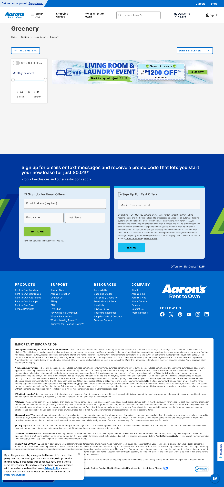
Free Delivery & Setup (105, 301)
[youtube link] (188, 314)
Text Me (131, 247)
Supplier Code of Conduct (108, 316)
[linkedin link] (206, 314)
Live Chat (56, 308)
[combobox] (138, 15)
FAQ (53, 305)
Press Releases (140, 312)
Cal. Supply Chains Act (106, 297)
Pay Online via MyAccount (64, 312)
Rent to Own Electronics (28, 293)
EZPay (54, 301)
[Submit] (119, 15)
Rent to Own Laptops (26, 301)
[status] (112, 173)
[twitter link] (171, 314)
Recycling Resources (105, 312)
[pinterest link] (180, 314)
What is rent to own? (94, 15)
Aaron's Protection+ (61, 293)
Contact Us (56, 297)
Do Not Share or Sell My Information (124, 468)
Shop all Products (24, 308)
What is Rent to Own (61, 316)
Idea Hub (99, 305)
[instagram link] (197, 314)
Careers (200, 3)
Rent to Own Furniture (27, 290)
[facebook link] (162, 314)
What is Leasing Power (64, 320)
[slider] (13, 79)
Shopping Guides (62, 15)
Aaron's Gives (139, 297)
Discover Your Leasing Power (67, 324)
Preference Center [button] (14, 474)
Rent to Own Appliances (28, 297)
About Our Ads (139, 301)
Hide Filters (28, 50)
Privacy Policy (51, 240)
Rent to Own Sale (24, 305)
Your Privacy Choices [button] (152, 468)
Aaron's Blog (138, 293)
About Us (136, 290)
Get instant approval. (22, 3)
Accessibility (100, 290)
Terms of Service (32, 240)
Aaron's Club (57, 290)
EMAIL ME (37, 231)
